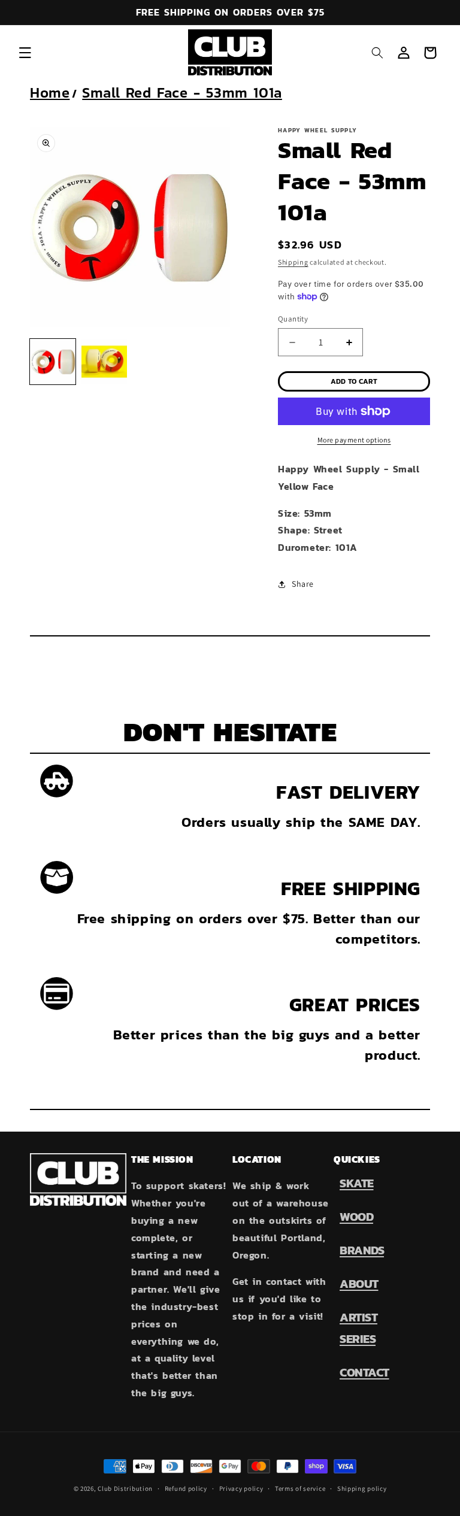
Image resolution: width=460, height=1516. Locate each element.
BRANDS (362, 1250)
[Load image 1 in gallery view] (52, 361)
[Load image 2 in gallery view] (104, 361)
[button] (25, 53)
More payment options (354, 439)
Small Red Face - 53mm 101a (182, 92)
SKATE (357, 1183)
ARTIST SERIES (358, 1328)
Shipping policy (362, 1488)
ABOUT (359, 1284)
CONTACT (364, 1372)
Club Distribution (125, 1488)
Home (49, 92)
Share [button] (303, 583)
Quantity (293, 319)
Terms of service (300, 1488)
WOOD (356, 1217)
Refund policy (186, 1488)
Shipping (293, 261)
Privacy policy (241, 1488)
